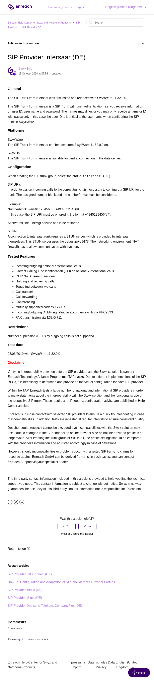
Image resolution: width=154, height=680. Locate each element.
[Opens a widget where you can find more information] (139, 673)
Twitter (15, 502)
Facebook (10, 502)
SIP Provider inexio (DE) (25, 590)
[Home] (20, 9)
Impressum (75, 662)
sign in (20, 639)
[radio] (67, 526)
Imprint (76, 667)
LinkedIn (21, 502)
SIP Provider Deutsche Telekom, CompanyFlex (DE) (45, 605)
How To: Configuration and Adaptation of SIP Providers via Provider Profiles (61, 582)
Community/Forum (60, 7)
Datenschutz (96, 662)
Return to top (17, 548)
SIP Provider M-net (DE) (25, 597)
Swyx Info (25, 68)
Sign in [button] (81, 7)
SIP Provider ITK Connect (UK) (30, 574)
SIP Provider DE (31, 27)
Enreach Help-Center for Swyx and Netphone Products (39, 22)
